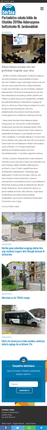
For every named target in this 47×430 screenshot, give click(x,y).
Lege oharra (30, 423)
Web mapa (6, 423)
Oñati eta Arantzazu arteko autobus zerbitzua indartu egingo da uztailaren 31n (23, 342)
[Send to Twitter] (17, 427)
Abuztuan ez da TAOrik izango (16, 298)
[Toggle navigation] (42, 9)
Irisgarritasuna (18, 423)
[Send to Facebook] (6, 427)
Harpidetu (24, 390)
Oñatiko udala (8, 1)
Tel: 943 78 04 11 (8, 417)
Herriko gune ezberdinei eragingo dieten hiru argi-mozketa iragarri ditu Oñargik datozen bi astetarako (23, 251)
